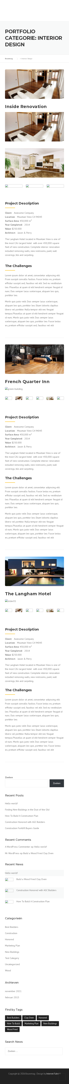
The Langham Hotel (28, 593)
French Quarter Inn (27, 381)
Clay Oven (29, 1017)
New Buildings (12, 951)
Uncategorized (12, 964)
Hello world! (11, 803)
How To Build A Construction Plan (21, 815)
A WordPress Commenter (17, 846)
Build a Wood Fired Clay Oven (38, 853)
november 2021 (13, 991)
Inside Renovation (26, 106)
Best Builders (11, 926)
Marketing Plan (12, 945)
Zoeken (9, 777)
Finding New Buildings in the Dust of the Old (27, 809)
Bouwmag (17, 5)
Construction (11, 933)
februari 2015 (12, 997)
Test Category (12, 958)
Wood (8, 970)
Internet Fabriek (53, 1073)
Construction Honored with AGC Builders (25, 821)
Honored (9, 939)
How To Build (13, 1023)
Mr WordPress (12, 853)
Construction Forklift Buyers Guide (22, 828)
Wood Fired (12, 1029)
